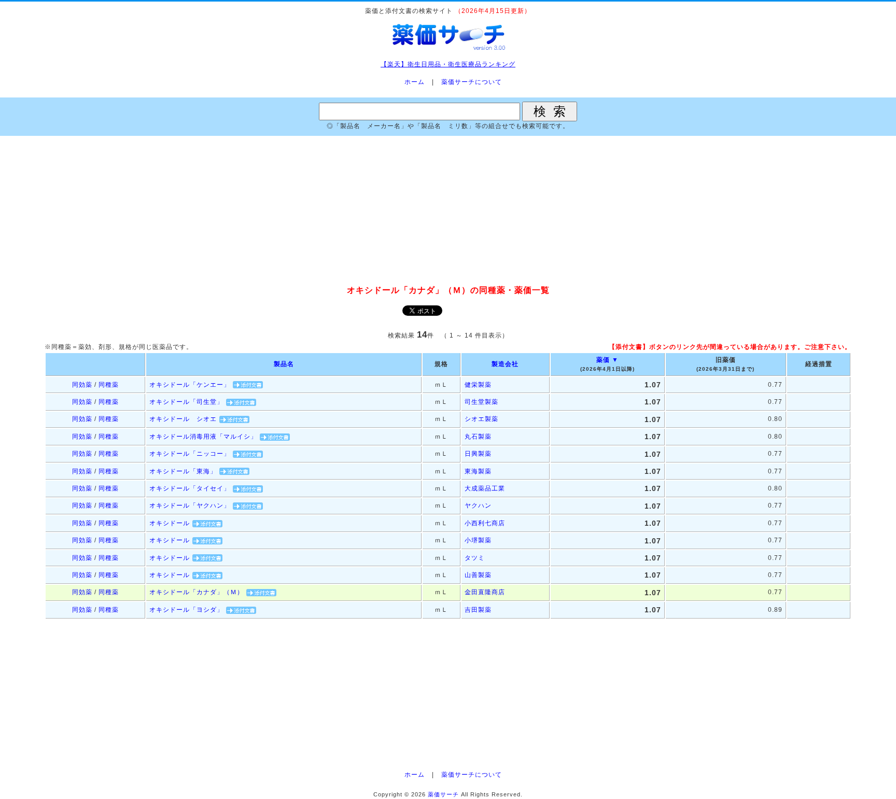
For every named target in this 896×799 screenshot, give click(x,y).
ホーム (414, 82)
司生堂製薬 (481, 401)
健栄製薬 (478, 384)
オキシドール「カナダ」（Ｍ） (196, 592)
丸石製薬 (478, 436)
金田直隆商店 (485, 592)
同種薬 (109, 384)
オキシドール (169, 523)
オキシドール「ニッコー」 (189, 453)
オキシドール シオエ (183, 419)
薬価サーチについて (471, 82)
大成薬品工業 (485, 488)
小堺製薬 (478, 540)
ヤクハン (478, 505)
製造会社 (505, 364)
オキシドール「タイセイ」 (189, 488)
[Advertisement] (448, 211)
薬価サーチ (443, 794)
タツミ (475, 558)
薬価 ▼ (607, 359)
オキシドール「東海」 (183, 471)
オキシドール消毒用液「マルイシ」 (203, 436)
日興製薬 (478, 453)
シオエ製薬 (481, 419)
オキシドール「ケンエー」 (189, 384)
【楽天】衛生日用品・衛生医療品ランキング (448, 64)
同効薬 (82, 384)
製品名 (284, 364)
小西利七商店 (485, 523)
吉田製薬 (478, 609)
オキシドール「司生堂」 (186, 401)
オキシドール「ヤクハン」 (189, 505)
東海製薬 (478, 471)
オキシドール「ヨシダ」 (186, 609)
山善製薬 (478, 575)
